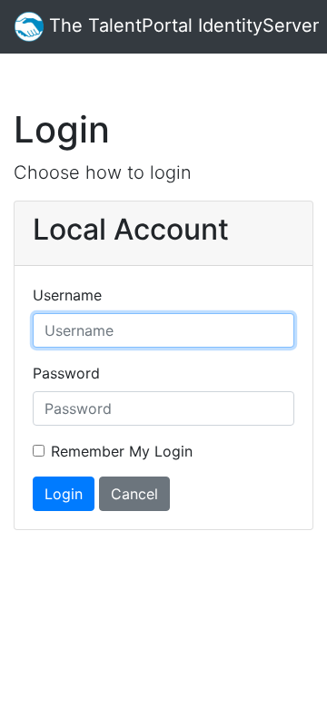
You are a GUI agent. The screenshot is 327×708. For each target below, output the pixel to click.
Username (67, 295)
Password (66, 373)
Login (64, 494)
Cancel (134, 494)
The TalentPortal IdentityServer (181, 25)
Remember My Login (122, 451)
